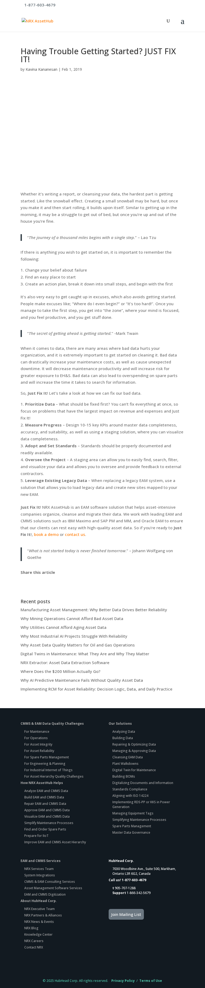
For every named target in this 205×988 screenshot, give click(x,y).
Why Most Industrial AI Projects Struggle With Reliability (74, 636)
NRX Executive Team (39, 909)
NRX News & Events (39, 921)
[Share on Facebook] (24, 580)
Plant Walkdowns (125, 763)
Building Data (122, 738)
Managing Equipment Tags (132, 813)
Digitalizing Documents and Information (142, 783)
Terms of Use (150, 980)
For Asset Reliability (39, 750)
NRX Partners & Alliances (43, 915)
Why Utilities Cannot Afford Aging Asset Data (64, 627)
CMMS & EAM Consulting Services (49, 881)
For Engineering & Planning (44, 763)
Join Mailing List (126, 914)
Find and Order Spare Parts (45, 829)
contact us (75, 534)
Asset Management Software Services (53, 888)
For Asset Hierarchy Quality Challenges (54, 776)
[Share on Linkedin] (55, 580)
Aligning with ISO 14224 (130, 795)
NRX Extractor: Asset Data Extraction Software (65, 662)
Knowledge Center (38, 934)
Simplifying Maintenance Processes (139, 819)
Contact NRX (33, 947)
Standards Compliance (129, 789)
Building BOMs (123, 776)
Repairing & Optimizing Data (134, 744)
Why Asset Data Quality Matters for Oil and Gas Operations (78, 645)
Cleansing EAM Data (127, 757)
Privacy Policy (123, 980)
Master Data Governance (131, 832)
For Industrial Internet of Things (48, 770)
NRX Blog (31, 928)
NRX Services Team (39, 869)
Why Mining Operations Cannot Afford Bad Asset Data (72, 618)
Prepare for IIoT (36, 835)
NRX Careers (34, 941)
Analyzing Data (123, 731)
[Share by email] (62, 580)
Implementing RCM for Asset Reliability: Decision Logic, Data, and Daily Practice (96, 689)
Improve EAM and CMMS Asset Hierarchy (55, 842)
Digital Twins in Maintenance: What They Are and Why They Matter (85, 653)
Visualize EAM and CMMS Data (47, 816)
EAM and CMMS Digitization (45, 894)
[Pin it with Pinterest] (47, 580)
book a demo (46, 534)
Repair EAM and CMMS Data (45, 803)
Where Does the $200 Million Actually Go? (60, 671)
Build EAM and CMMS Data (44, 797)
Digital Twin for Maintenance (134, 770)
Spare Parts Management (131, 826)
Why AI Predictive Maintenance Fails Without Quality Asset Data (82, 680)
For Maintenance (36, 731)
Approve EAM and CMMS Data (47, 810)
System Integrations (39, 875)
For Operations (36, 738)
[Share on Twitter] (31, 580)
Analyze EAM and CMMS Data (46, 791)
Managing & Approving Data (134, 750)
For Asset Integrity (38, 744)
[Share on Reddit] (39, 580)
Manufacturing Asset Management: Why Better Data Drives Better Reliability (94, 609)
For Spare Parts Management (46, 757)
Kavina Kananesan (41, 69)
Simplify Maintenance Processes (48, 823)
